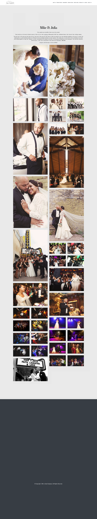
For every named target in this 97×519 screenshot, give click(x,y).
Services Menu (76, 2)
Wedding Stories (59, 2)
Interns (85, 2)
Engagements (65, 2)
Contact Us (89, 2)
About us (54, 2)
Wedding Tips (81, 2)
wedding (46, 34)
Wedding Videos (70, 2)
